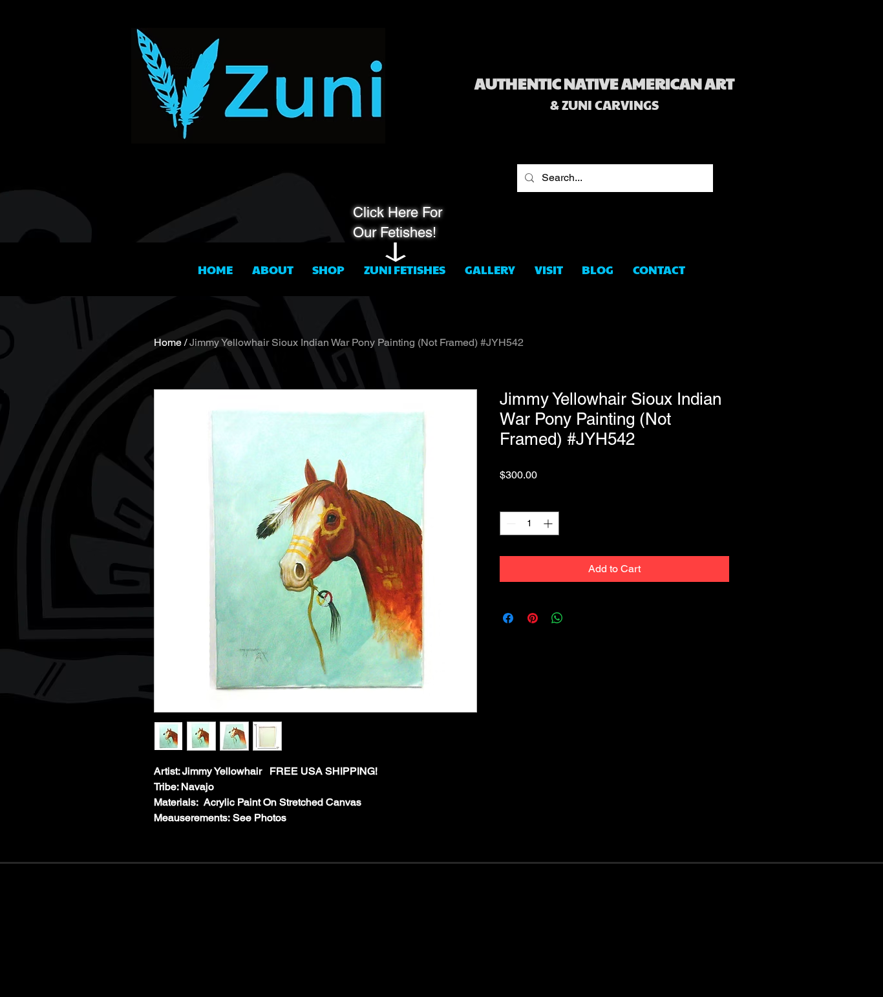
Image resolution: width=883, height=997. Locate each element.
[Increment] (549, 523)
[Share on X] (582, 618)
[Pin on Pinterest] (532, 618)
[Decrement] (510, 523)
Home (168, 342)
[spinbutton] (529, 523)
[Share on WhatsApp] (557, 618)
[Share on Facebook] (508, 618)
